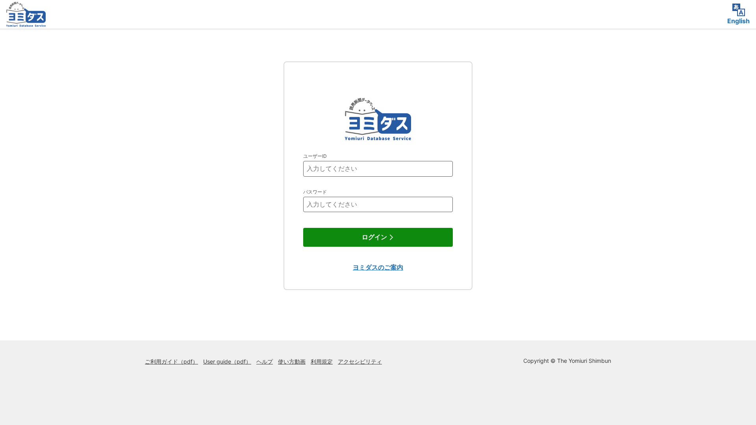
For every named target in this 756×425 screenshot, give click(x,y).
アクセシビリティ (360, 361)
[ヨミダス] (26, 22)
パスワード (315, 192)
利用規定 (322, 361)
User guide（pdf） (227, 361)
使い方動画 (292, 361)
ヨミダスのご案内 (378, 267)
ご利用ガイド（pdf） (171, 361)
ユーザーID (315, 156)
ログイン (374, 237)
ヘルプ (264, 361)
